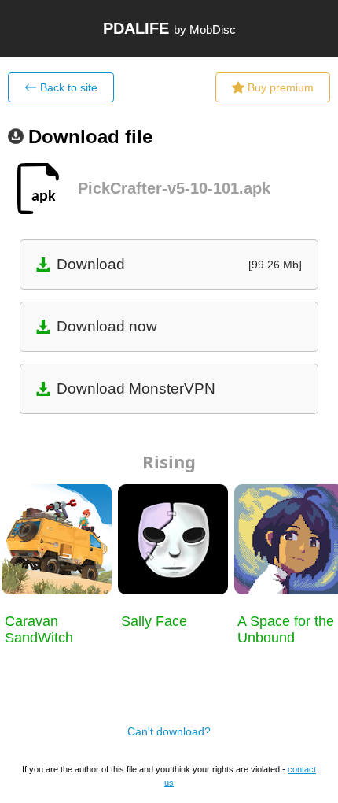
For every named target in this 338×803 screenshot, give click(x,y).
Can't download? (169, 731)
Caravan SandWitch (39, 629)
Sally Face (154, 621)
